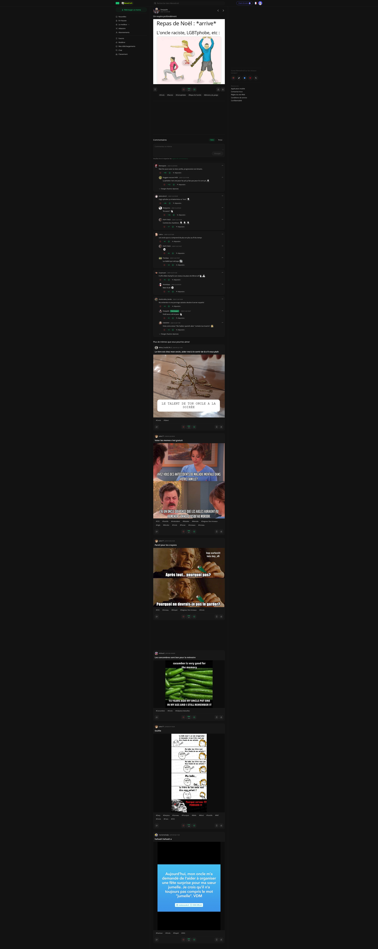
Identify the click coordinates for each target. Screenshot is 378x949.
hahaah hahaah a (163, 839)
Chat (120, 50)
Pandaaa (165, 258)
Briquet (174, 610)
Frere (166, 819)
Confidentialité (236, 101)
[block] (223, 89)
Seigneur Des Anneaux (210, 521)
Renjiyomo (166, 208)
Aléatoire (122, 28)
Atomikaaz (166, 284)
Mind (202, 815)
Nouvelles (122, 16)
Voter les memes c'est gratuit (169, 440)
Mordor (166, 525)
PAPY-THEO (166, 220)
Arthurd (161, 653)
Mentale (195, 521)
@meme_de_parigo (211, 95)
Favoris (121, 38)
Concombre (161, 711)
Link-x (160, 234)
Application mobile (238, 89)
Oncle (162, 95)
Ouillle (158, 730)
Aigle (158, 525)
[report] (218, 89)
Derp (158, 815)
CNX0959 (166, 323)
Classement (123, 54)
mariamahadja (164, 835)
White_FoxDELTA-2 (165, 347)
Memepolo (162, 166)
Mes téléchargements (127, 46)
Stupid (176, 933)
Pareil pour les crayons (166, 545)
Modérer (122, 42)
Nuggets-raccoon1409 (170, 177)
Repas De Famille (195, 95)
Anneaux (192, 525)
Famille (165, 521)
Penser (183, 525)
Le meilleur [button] (123, 24)
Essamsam (162, 273)
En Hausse (122, 20)
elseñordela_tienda (165, 299)
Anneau (201, 525)
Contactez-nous (237, 92)
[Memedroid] (117, 3)
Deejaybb (164, 9)
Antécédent (176, 521)
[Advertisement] (246, 37)
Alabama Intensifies (183, 711)
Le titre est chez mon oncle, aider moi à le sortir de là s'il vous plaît (187, 351)
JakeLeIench (162, 196)
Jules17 (161, 436)
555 (158, 521)
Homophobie (181, 95)
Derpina (167, 815)
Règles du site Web (238, 95)
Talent (167, 420)
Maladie (186, 521)
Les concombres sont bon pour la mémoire (175, 657)
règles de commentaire (180, 159)
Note (212, 140)
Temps (220, 140)
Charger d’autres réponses (170, 189)
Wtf (217, 815)
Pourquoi (186, 815)
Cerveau (176, 815)
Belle (194, 815)
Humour (160, 933)
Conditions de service (239, 98)
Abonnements (124, 32)
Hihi (183, 933)
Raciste (170, 95)
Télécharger (132, 10)
